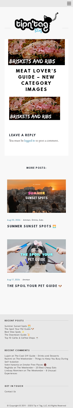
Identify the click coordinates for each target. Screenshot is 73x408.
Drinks (35, 219)
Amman (27, 219)
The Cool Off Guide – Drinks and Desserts (37, 355)
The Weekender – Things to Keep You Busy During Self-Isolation (36, 360)
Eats (41, 219)
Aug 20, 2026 (14, 219)
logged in (29, 140)
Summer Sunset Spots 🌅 (31, 226)
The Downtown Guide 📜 (17, 334)
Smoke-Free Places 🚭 (35, 364)
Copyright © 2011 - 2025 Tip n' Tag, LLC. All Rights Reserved (37, 405)
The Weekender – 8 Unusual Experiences (30, 372)
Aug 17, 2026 (13, 279)
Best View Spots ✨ (14, 331)
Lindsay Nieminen (14, 370)
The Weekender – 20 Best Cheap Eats (36, 367)
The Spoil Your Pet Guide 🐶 (34, 286)
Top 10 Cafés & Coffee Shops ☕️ (22, 337)
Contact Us (10, 391)
